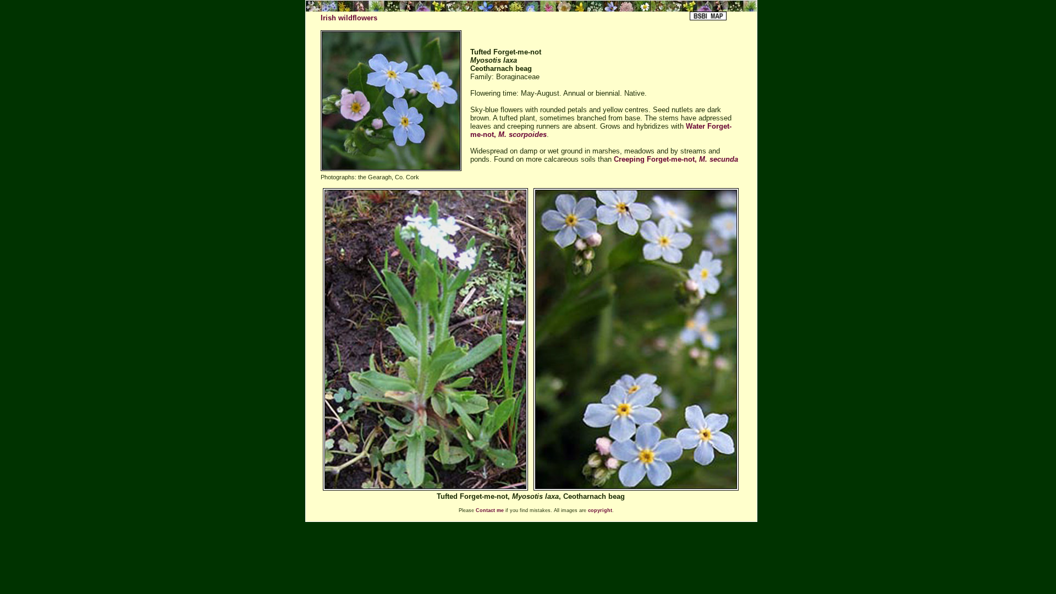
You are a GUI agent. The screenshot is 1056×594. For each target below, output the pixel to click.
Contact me (490, 510)
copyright (600, 510)
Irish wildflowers (349, 18)
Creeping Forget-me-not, (676, 159)
